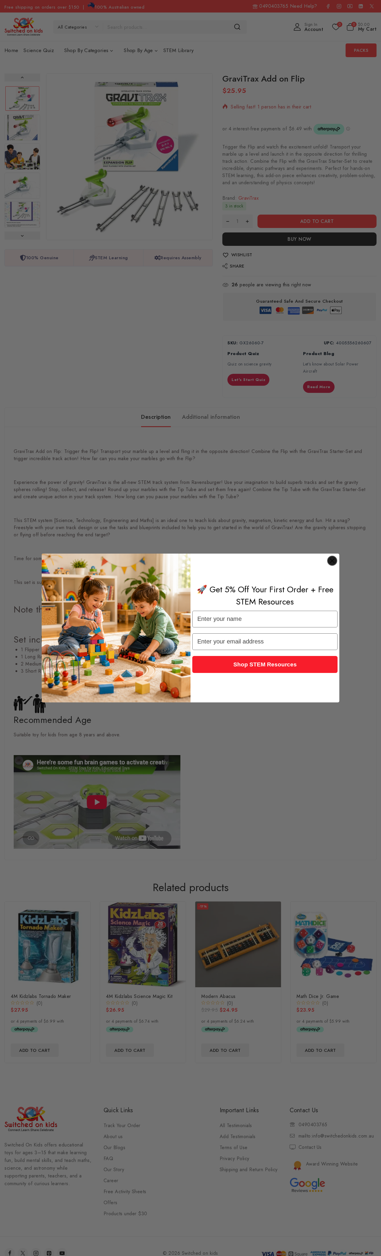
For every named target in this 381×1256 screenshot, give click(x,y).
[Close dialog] (332, 560)
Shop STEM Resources (265, 664)
